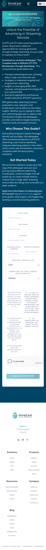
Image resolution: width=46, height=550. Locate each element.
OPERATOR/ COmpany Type (23, 260)
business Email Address (14, 248)
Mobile (12, 462)
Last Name (23, 224)
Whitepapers (12, 516)
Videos (11, 495)
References (34, 495)
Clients (12, 524)
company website (32, 247)
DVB (12, 470)
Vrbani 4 (23, 426)
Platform (34, 458)
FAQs (12, 499)
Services (34, 466)
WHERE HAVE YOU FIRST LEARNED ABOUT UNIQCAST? (23, 272)
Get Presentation (12, 487)
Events (12, 520)
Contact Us (34, 503)
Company (23, 236)
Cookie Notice (39, 546)
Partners (34, 491)
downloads (28, 194)
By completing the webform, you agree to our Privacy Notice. (32, 322)
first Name (23, 213)
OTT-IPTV (12, 536)
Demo (34, 474)
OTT (11, 466)
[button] (41, 4)
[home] (12, 3)
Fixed (12, 458)
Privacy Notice (27, 546)
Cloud (34, 462)
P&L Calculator (12, 491)
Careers (34, 499)
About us (34, 487)
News (12, 528)
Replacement (12, 532)
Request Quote (33, 470)
